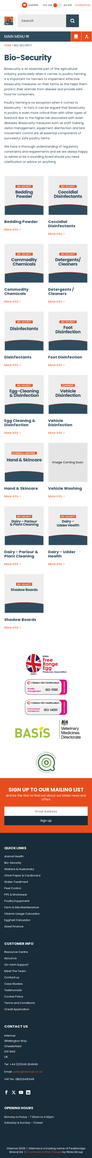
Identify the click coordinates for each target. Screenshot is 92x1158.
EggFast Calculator (17, 920)
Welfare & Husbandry (19, 869)
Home (7, 45)
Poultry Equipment (16, 901)
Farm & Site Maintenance (21, 907)
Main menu (14, 36)
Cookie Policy (13, 996)
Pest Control (12, 888)
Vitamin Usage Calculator (22, 914)
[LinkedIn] (28, 1092)
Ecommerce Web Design (44, 1152)
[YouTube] (21, 1092)
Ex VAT (68, 5)
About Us (10, 958)
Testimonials (13, 990)
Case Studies (13, 984)
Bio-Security (12, 863)
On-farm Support (16, 965)
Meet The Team (15, 971)
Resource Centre (16, 952)
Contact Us (82, 5)
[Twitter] (14, 1092)
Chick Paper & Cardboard (22, 875)
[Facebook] (6, 1092)
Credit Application (16, 1009)
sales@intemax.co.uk (28, 1072)
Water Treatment (16, 882)
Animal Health (14, 856)
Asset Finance (14, 926)
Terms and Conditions (19, 1003)
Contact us (11, 977)
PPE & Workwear (15, 895)
